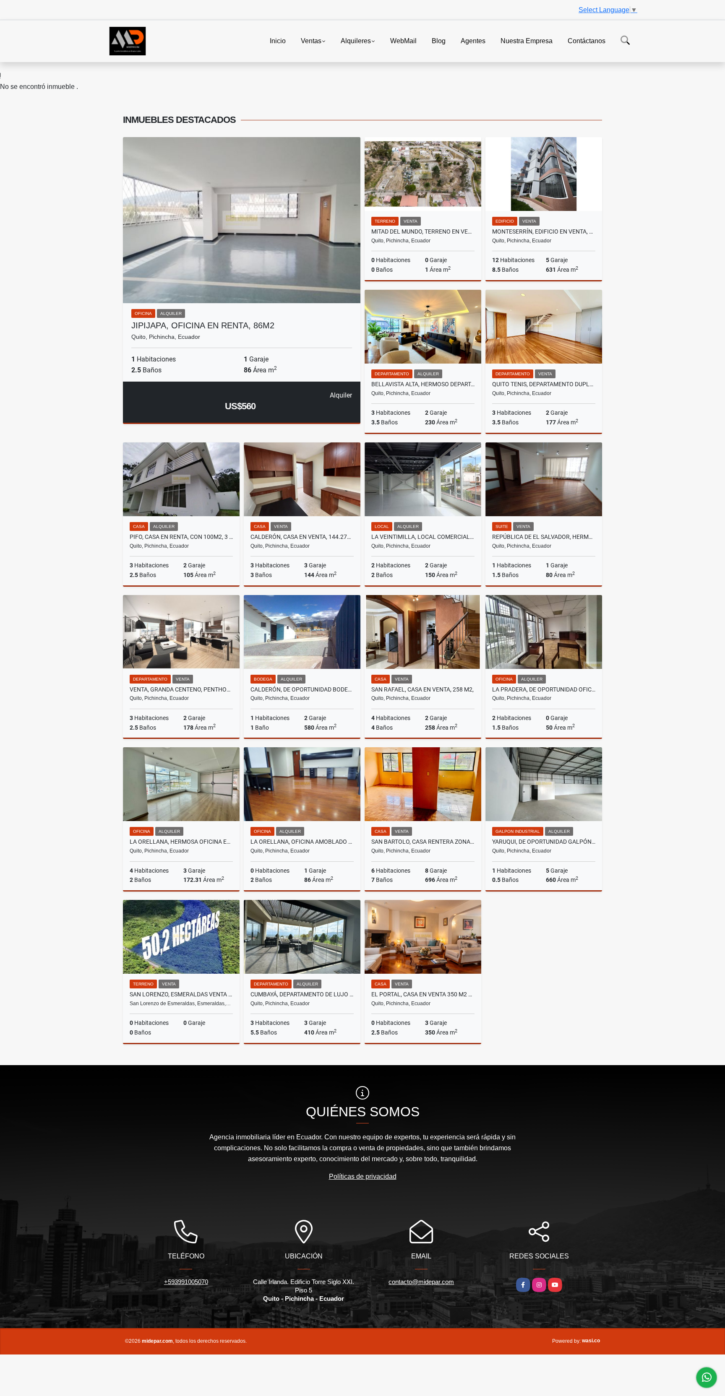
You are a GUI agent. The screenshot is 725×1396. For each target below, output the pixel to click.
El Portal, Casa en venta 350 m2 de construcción (423, 994)
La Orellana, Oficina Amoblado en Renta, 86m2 (302, 841)
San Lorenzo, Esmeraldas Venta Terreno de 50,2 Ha (181, 994)
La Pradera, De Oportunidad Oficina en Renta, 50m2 (543, 689)
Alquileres (356, 40)
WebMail (403, 40)
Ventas (311, 40)
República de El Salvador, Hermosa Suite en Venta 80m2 (543, 536)
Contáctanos (586, 40)
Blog (439, 40)
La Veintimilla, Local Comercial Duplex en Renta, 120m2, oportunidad (423, 536)
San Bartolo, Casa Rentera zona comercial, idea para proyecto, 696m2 (423, 841)
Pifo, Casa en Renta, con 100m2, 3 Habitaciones (181, 536)
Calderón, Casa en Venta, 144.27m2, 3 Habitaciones (302, 536)
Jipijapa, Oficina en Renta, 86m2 (202, 325)
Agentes (473, 40)
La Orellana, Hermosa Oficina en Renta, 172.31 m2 (181, 841)
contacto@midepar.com (421, 1281)
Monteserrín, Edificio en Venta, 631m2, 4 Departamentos (543, 231)
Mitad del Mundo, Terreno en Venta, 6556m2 (423, 231)
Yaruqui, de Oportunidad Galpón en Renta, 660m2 (543, 841)
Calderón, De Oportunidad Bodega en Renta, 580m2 (302, 689)
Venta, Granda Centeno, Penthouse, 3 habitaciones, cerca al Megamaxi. (181, 689)
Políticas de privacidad (362, 1176)
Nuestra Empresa (527, 40)
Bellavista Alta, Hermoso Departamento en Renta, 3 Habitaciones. (423, 384)
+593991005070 (186, 1281)
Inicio (278, 40)
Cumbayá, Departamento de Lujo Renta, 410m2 (302, 994)
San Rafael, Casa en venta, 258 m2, (422, 689)
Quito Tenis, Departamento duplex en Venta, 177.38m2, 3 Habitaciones (543, 384)
